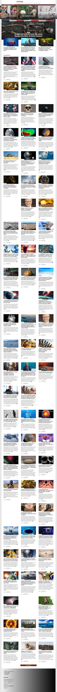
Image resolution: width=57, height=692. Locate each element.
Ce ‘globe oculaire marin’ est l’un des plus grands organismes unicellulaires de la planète (27, 444)
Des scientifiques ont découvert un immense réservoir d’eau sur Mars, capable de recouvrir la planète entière (46, 139)
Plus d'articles (28, 665)
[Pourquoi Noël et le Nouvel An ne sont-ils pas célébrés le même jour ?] (28, 484)
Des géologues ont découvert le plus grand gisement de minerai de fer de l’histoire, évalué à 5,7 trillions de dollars (28, 186)
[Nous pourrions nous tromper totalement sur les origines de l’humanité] (28, 108)
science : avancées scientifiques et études (8, 686)
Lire (4, 77)
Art (5, 4)
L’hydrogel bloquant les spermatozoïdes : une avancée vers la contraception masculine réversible (46, 491)
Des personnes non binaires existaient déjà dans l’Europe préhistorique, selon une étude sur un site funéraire (46, 514)
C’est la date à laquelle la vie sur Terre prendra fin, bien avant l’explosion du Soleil (10, 630)
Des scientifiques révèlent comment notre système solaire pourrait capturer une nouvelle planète (11, 606)
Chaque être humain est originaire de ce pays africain (11, 490)
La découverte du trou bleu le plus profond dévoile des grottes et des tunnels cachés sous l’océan (28, 536)
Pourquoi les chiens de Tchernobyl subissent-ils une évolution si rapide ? (11, 652)
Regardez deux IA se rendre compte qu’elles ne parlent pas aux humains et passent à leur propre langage (11, 255)
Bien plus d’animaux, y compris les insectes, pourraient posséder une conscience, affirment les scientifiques (46, 186)
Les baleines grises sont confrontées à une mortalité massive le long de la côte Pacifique (46, 67)
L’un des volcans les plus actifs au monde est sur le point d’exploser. (46, 372)
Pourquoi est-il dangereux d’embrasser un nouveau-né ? (27, 652)
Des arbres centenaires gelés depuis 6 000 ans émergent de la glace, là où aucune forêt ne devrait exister (11, 232)
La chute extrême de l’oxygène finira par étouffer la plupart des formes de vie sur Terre (11, 301)
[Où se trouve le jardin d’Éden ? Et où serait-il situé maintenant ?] (11, 86)
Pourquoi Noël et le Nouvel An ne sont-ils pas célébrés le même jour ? (28, 490)
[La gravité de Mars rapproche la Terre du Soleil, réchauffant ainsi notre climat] (11, 575)
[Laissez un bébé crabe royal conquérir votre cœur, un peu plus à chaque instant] (46, 438)
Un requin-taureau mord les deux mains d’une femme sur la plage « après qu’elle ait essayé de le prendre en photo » (45, 279)
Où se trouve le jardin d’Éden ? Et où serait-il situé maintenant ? (11, 92)
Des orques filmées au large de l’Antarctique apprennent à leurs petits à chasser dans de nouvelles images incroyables (11, 350)
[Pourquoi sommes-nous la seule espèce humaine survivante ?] (46, 460)
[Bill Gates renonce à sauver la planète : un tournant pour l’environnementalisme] (28, 203)
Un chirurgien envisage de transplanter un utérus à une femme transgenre (28, 513)
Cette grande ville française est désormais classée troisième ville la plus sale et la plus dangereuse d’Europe (28, 232)
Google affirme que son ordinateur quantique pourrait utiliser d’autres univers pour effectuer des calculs (46, 536)
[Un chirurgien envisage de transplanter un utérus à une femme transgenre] (28, 507)
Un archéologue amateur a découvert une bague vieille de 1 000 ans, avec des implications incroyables (10, 186)
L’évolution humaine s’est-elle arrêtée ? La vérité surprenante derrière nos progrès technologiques (45, 350)
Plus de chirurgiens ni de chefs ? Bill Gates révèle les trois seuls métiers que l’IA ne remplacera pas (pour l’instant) (46, 325)
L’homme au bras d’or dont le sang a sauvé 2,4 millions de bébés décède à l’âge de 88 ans (46, 232)
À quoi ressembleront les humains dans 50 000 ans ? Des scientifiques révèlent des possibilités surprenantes (11, 373)
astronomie (5, 681)
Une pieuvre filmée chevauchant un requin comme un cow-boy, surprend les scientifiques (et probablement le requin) (46, 162)
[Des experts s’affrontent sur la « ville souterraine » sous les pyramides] (11, 155)
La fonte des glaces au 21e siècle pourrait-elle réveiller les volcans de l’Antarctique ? (28, 559)
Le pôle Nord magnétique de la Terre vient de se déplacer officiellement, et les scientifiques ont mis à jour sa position (10, 139)
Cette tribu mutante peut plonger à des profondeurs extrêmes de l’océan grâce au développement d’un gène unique (11, 537)
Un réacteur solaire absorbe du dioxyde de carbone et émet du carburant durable (10, 324)
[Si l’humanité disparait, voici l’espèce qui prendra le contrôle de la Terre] (28, 624)
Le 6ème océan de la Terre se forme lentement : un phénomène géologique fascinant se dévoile (46, 581)
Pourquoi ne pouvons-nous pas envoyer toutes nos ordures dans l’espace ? (45, 652)
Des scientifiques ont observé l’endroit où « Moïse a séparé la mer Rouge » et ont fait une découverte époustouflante (28, 256)
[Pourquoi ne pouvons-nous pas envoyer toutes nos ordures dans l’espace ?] (46, 646)
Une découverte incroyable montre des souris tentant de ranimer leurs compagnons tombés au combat (11, 278)
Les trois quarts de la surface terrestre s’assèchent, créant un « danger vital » (45, 559)
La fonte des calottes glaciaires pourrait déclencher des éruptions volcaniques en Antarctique (11, 444)
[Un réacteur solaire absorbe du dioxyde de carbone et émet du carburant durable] (11, 318)
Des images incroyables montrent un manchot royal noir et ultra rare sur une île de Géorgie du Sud (11, 420)
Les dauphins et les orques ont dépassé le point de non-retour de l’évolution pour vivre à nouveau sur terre (28, 421)
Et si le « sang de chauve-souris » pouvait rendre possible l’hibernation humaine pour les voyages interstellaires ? (45, 607)
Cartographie (10, 681)
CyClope (20, 2)
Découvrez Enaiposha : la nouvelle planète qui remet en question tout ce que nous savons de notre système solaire (46, 115)
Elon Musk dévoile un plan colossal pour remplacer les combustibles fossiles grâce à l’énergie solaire (11, 396)
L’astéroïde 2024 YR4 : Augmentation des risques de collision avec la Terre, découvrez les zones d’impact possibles (45, 302)
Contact (5, 670)
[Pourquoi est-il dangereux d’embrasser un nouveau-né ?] (28, 646)
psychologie (5, 684)
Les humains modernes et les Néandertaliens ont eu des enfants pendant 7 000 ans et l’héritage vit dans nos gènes (11, 115)
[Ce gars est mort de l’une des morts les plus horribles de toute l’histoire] (28, 29)
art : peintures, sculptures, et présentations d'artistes (8, 680)
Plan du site (6, 674)
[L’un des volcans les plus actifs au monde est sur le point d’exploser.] (46, 366)
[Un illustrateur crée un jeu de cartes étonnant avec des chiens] (47, 12)
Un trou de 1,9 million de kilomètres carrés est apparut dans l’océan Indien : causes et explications (46, 630)
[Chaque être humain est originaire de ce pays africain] (11, 484)
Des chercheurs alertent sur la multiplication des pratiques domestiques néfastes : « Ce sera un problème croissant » (45, 49)
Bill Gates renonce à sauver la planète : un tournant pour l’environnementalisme (27, 209)
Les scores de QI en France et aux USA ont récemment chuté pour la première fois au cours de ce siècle (11, 559)
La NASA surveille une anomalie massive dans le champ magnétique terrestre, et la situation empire (28, 138)
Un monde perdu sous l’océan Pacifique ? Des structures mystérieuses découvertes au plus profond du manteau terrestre (46, 421)
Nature (8, 4)
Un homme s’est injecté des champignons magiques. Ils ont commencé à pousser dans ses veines (10, 49)
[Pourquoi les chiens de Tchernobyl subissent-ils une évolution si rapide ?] (11, 646)
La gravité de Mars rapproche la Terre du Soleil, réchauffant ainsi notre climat (10, 581)
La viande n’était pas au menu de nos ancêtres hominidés (28, 349)
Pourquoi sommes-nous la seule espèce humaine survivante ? (45, 466)
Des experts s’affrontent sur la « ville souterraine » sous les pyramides (10, 161)
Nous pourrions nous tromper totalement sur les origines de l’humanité (27, 114)
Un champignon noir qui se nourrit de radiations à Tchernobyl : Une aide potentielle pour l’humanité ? (46, 255)
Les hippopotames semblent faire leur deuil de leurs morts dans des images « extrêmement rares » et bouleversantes (28, 93)
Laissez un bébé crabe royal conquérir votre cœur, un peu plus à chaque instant (46, 444)
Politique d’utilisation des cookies (8, 671)
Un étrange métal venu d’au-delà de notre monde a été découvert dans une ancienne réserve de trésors (28, 278)
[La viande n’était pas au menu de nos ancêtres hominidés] (28, 343)
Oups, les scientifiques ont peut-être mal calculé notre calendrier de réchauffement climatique (46, 209)
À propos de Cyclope (7, 672)
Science (13, 4)
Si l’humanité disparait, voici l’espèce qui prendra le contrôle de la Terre (28, 630)
